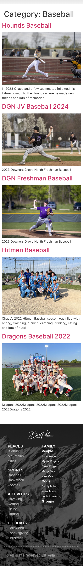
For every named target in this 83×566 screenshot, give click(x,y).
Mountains (16, 456)
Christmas (15, 538)
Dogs (46, 481)
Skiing (12, 509)
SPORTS (15, 470)
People (47, 451)
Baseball (14, 475)
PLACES (15, 446)
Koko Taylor (49, 491)
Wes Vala (47, 476)
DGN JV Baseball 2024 (35, 106)
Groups (48, 501)
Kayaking (15, 499)
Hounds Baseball (26, 25)
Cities (12, 461)
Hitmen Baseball (26, 250)
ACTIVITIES (18, 494)
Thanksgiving (18, 533)
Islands (13, 451)
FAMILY (48, 446)
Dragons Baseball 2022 (36, 336)
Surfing (13, 514)
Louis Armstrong (52, 496)
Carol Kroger (49, 466)
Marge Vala (49, 471)
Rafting (13, 504)
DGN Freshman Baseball (37, 178)
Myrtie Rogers (50, 461)
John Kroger (49, 456)
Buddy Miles (49, 486)
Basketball (16, 480)
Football (14, 485)
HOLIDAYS (17, 523)
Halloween (16, 528)
